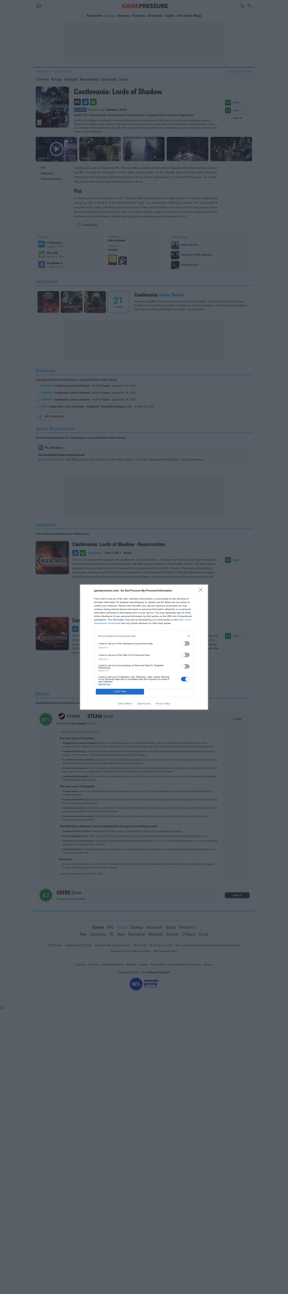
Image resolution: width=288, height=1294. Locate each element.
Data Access (144, 703)
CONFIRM (120, 691)
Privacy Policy (163, 703)
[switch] (185, 643)
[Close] (201, 591)
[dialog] (144, 647)
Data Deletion (125, 703)
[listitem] (144, 636)
